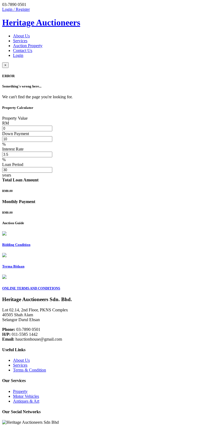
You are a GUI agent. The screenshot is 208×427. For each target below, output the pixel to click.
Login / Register (16, 9)
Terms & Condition (29, 370)
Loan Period (12, 164)
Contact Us (22, 50)
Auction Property (28, 45)
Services (20, 40)
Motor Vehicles (26, 396)
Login (18, 55)
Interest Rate (13, 149)
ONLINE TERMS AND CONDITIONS (31, 288)
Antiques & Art (26, 401)
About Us (21, 36)
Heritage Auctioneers (41, 22)
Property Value (15, 118)
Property (20, 391)
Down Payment (15, 133)
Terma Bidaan (13, 266)
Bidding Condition (16, 245)
